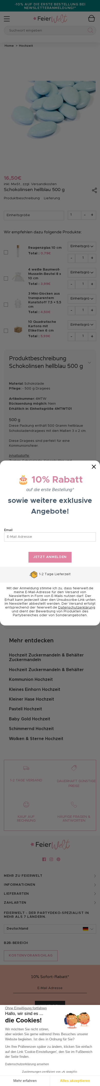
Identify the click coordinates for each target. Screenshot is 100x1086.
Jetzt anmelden (50, 557)
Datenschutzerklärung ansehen (27, 1064)
